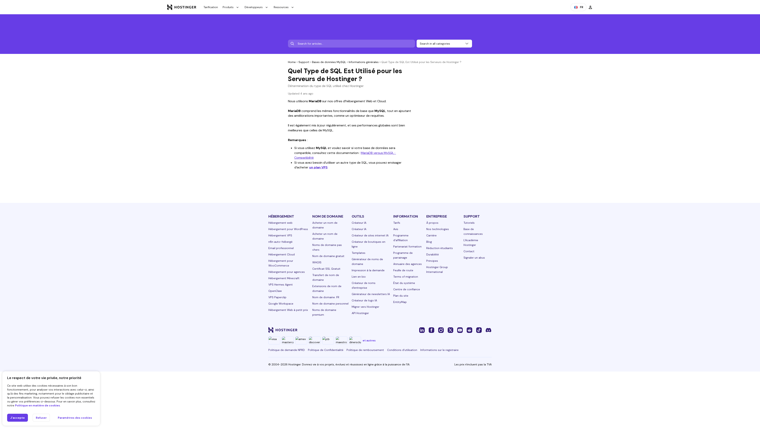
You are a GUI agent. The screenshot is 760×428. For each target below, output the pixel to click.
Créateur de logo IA (364, 300)
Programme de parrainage (403, 255)
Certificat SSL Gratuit (326, 268)
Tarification (210, 7)
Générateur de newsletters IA (371, 294)
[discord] (488, 330)
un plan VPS (318, 167)
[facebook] (431, 330)
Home (292, 62)
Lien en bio (359, 276)
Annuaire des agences (407, 264)
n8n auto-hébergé (280, 242)
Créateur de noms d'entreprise (363, 285)
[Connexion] (590, 7)
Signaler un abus (474, 257)
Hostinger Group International (437, 269)
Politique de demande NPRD (286, 350)
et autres (369, 340)
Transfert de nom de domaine (325, 277)
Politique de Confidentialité (325, 350)
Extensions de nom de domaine (326, 288)
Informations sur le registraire (439, 350)
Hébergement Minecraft (283, 278)
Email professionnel (281, 248)
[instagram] (441, 330)
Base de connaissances (473, 231)
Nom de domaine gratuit (328, 256)
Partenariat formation (407, 246)
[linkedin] (422, 330)
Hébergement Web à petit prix (288, 310)
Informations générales (364, 62)
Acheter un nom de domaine (324, 225)
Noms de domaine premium (324, 312)
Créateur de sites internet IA (370, 235)
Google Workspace (280, 303)
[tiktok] (479, 330)
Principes (432, 261)
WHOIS (316, 262)
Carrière (431, 235)
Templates (358, 253)
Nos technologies (437, 229)
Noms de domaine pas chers (327, 247)
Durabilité (432, 254)
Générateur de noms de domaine (367, 261)
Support (303, 62)
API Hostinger (360, 313)
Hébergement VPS (280, 235)
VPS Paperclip (277, 297)
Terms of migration (405, 276)
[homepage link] (181, 7)
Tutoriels (469, 223)
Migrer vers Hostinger (365, 307)
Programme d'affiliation (400, 238)
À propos (432, 223)
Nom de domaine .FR (325, 297)
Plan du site (400, 295)
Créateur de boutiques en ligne (368, 244)
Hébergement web (280, 223)
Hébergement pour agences (286, 272)
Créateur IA (359, 223)
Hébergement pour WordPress (288, 229)
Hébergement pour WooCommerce (280, 263)
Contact (469, 251)
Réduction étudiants (439, 248)
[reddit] (469, 330)
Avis (395, 229)
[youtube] (460, 330)
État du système (404, 283)
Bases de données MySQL (329, 62)
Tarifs (396, 223)
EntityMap (400, 302)
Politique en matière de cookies (37, 405)
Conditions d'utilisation (402, 350)
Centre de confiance (406, 289)
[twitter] (450, 330)
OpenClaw (275, 291)
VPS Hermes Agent (280, 284)
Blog (429, 242)
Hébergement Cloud (281, 254)
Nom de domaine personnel (330, 303)
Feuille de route (403, 270)
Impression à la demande (368, 270)
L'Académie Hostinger (471, 242)
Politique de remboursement (365, 350)
